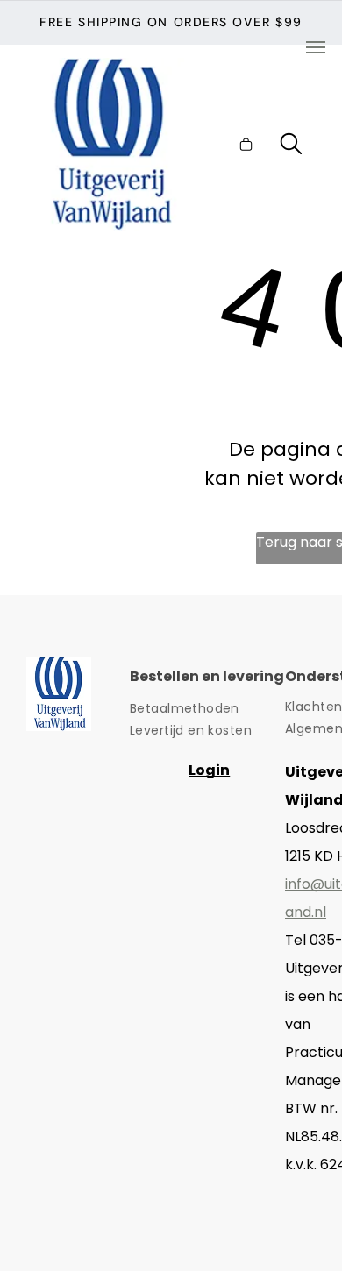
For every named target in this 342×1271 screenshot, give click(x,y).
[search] (291, 146)
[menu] (315, 47)
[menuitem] (207, 709)
